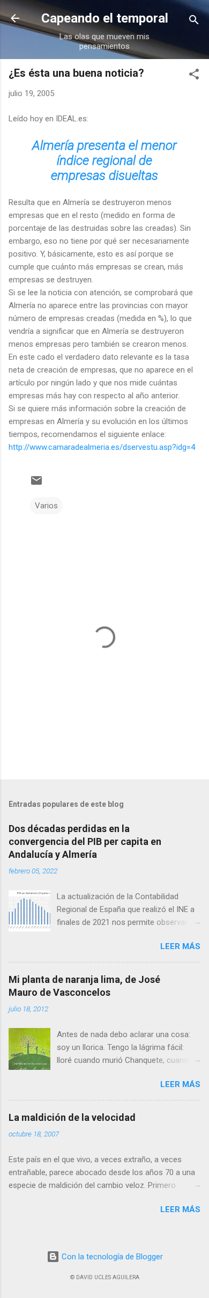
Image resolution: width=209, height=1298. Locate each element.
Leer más (180, 946)
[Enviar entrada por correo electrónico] (36, 484)
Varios (46, 506)
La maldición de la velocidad (72, 1117)
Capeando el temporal (104, 18)
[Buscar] (194, 21)
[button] (194, 76)
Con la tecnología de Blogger (111, 1256)
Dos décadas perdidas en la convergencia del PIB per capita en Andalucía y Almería (85, 841)
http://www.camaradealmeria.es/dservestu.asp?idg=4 (102, 447)
